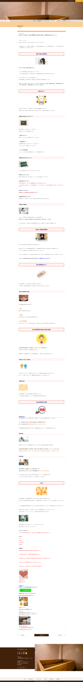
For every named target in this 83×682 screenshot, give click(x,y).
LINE (20, 538)
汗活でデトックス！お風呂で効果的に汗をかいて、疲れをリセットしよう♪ (30, 562)
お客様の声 (58, 20)
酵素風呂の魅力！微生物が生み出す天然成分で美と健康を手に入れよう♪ (30, 550)
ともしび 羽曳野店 (40, 681)
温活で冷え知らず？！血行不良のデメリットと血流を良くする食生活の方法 (30, 566)
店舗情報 (64, 20)
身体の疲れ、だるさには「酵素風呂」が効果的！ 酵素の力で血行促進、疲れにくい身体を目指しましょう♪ (35, 558)
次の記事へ (60, 635)
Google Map (21, 667)
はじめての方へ (47, 20)
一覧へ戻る (41, 635)
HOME (34, 20)
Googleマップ (34, 613)
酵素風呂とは (40, 20)
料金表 (53, 20)
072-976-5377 (71, 0)
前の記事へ (23, 635)
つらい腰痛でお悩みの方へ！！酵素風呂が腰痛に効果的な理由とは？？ (29, 554)
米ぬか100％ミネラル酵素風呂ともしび (25, 609)
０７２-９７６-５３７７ (25, 615)
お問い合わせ (79, 0)
